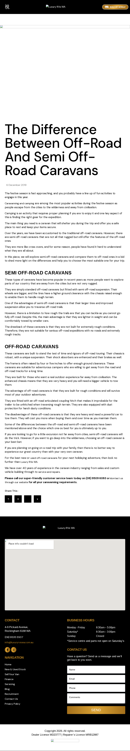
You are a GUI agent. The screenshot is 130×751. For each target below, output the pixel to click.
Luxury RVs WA (29, 462)
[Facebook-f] (7, 649)
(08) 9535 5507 (14, 637)
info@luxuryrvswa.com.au (19, 642)
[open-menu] (7, 7)
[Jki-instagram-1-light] (13, 649)
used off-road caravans (43, 458)
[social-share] (8, 499)
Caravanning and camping (19, 203)
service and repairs (49, 472)
